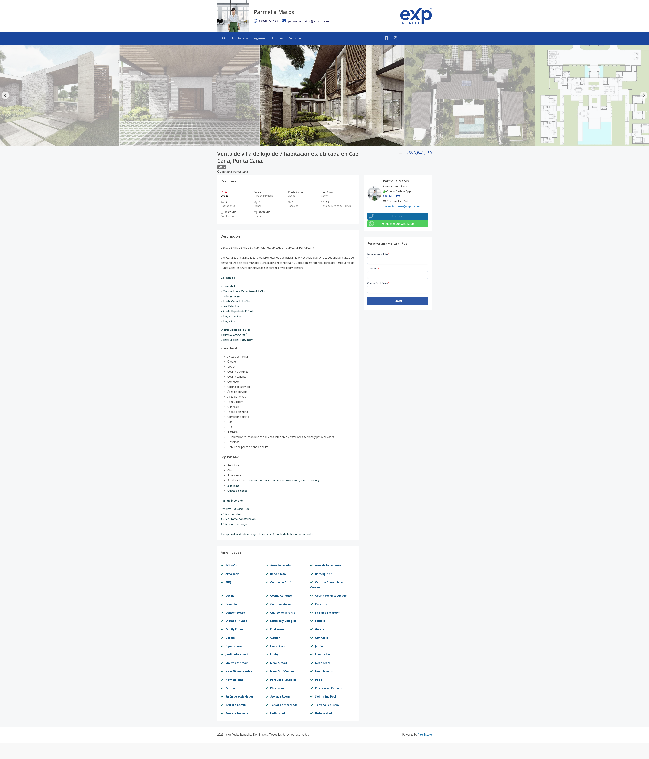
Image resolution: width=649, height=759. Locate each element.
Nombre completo (378, 254)
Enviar (398, 300)
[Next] (643, 95)
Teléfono (373, 268)
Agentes (259, 38)
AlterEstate (425, 734)
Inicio (223, 38)
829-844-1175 (268, 21)
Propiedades (240, 38)
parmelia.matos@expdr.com (308, 21)
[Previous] (5, 95)
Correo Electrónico (378, 283)
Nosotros (277, 38)
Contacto (295, 38)
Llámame (397, 216)
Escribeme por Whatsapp (398, 224)
